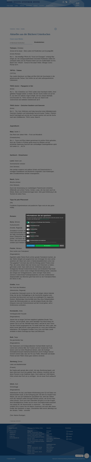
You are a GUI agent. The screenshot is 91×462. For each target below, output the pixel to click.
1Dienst (32, 223)
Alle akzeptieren (47, 245)
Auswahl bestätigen (31, 245)
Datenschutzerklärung (44, 219)
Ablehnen (62, 245)
